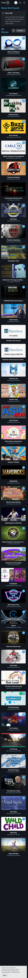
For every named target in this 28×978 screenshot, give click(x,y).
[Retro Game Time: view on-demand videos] (23, 591)
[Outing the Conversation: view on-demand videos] (23, 549)
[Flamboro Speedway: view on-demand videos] (23, 226)
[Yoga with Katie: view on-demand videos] (23, 839)
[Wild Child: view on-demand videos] (23, 819)
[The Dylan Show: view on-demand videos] (23, 693)
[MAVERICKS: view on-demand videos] (23, 467)
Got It (4, 975)
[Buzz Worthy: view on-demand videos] (23, 121)
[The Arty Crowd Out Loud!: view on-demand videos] (23, 672)
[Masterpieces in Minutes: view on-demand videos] (23, 509)
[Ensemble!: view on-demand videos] (23, 205)
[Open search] (15, 2)
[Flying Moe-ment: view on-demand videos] (23, 247)
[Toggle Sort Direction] (13, 30)
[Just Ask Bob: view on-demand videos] (23, 406)
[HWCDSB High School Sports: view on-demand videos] (23, 287)
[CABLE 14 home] (5, 2)
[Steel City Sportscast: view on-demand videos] (23, 632)
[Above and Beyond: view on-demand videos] (23, 38)
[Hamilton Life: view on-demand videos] (23, 364)
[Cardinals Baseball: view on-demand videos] (23, 163)
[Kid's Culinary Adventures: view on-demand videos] (23, 427)
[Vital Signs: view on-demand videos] (23, 798)
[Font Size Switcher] (20, 2)
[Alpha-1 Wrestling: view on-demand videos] (23, 59)
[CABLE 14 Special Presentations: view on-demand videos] (23, 142)
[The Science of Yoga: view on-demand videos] (23, 777)
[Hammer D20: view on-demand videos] (23, 385)
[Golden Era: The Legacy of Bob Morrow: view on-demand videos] (23, 266)
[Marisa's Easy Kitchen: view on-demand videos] (23, 488)
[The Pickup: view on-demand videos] (23, 735)
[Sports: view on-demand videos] (23, 611)
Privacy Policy (6, 972)
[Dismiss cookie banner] (24, 975)
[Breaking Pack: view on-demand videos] (23, 100)
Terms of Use (15, 972)
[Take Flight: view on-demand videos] (23, 651)
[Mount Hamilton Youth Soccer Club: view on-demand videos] (23, 528)
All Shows (20, 30)
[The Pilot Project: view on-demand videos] (23, 756)
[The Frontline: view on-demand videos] (23, 714)
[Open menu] (24, 2)
